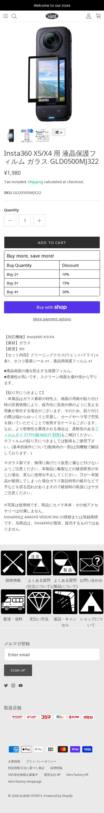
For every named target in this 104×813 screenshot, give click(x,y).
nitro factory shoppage (25, 781)
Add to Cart (52, 242)
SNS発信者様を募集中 (23, 774)
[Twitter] (6, 685)
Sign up (18, 670)
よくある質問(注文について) (39, 583)
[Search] (16, 16)
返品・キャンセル (65, 621)
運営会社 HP (52, 774)
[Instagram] (13, 685)
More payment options (52, 319)
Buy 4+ (12, 291)
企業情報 (14, 761)
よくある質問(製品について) (65, 583)
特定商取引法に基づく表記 (26, 768)
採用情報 (56, 768)
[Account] (87, 16)
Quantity (11, 209)
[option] (52, 73)
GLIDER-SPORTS (30, 795)
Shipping (35, 181)
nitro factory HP (77, 774)
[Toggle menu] (5, 16)
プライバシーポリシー (41, 761)
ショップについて (91, 621)
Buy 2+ (12, 274)
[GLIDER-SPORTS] (52, 16)
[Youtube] (20, 685)
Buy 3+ (12, 282)
